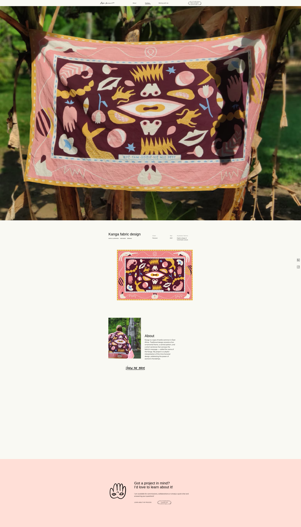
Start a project (194, 3)
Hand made (123, 238)
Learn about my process (142, 502)
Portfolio (147, 3)
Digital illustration (113, 238)
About (134, 3)
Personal (129, 238)
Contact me (164, 502)
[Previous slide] (163, 367)
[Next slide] (172, 367)
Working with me (163, 3)
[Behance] (298, 260)
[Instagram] (298, 267)
